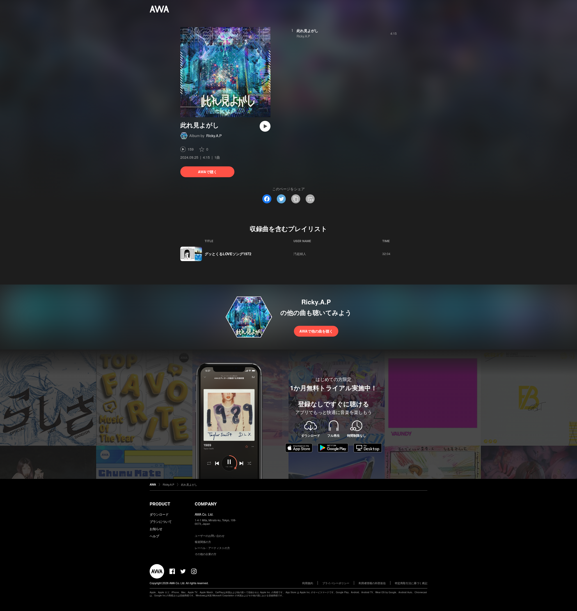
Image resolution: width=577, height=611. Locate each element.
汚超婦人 (299, 253)
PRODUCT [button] (160, 504)
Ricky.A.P (214, 135)
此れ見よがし (307, 30)
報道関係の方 (203, 542)
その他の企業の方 (205, 554)
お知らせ (156, 528)
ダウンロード (159, 514)
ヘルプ (154, 536)
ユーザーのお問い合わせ (209, 535)
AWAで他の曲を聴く (316, 331)
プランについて (161, 521)
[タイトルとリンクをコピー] (295, 198)
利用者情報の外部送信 (372, 583)
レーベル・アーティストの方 (212, 548)
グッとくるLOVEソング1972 (228, 253)
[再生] (265, 126)
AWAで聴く (207, 171)
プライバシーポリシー (335, 583)
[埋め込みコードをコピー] (310, 198)
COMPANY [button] (206, 504)
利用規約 (307, 583)
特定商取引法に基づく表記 (411, 583)
